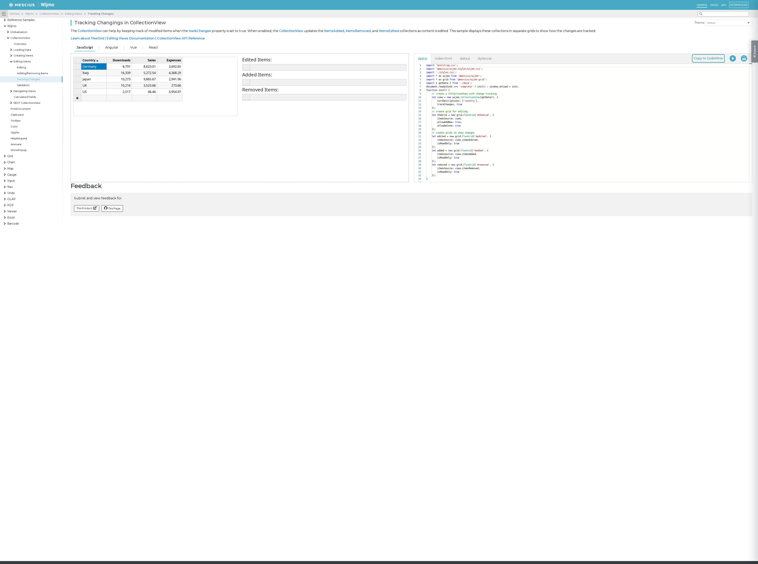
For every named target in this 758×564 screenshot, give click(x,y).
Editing (21, 67)
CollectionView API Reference (181, 38)
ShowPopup (19, 150)
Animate (16, 144)
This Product (84, 208)
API (723, 5)
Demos (702, 5)
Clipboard (17, 114)
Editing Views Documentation (131, 38)
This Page (114, 208)
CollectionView (90, 31)
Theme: (699, 22)
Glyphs (15, 132)
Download (739, 4)
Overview (20, 43)
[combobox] (723, 13)
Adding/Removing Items (32, 73)
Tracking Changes (28, 79)
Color (14, 126)
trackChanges (200, 31)
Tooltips (16, 120)
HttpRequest (19, 138)
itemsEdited (389, 31)
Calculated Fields (25, 97)
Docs (714, 5)
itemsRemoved (358, 31)
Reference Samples (21, 20)
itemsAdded (334, 31)
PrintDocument (21, 108)
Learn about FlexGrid (87, 38)
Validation (23, 85)
